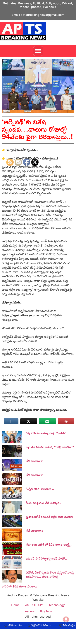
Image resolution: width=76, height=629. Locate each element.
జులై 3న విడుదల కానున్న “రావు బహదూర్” (50, 447)
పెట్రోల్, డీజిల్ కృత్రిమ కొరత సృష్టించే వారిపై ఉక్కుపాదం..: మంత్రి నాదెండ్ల (50, 574)
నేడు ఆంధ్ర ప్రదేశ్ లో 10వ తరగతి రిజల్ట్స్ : (49, 544)
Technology (57, 605)
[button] (38, 51)
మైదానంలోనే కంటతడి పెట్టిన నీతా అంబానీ (49, 516)
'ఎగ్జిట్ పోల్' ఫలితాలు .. (31, 625)
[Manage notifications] (66, 619)
